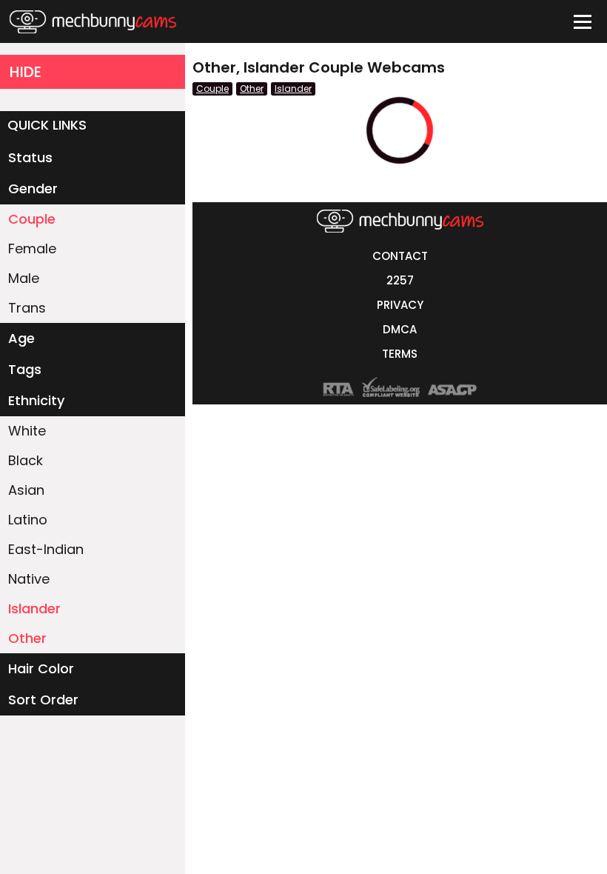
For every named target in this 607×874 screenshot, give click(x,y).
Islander (34, 608)
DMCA (400, 329)
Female (32, 248)
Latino (27, 519)
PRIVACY (400, 305)
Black (25, 460)
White (27, 430)
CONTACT (400, 256)
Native (29, 579)
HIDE (25, 71)
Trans (27, 307)
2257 (400, 280)
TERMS (399, 353)
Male (23, 278)
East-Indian (46, 549)
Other (27, 638)
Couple (32, 219)
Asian (26, 490)
